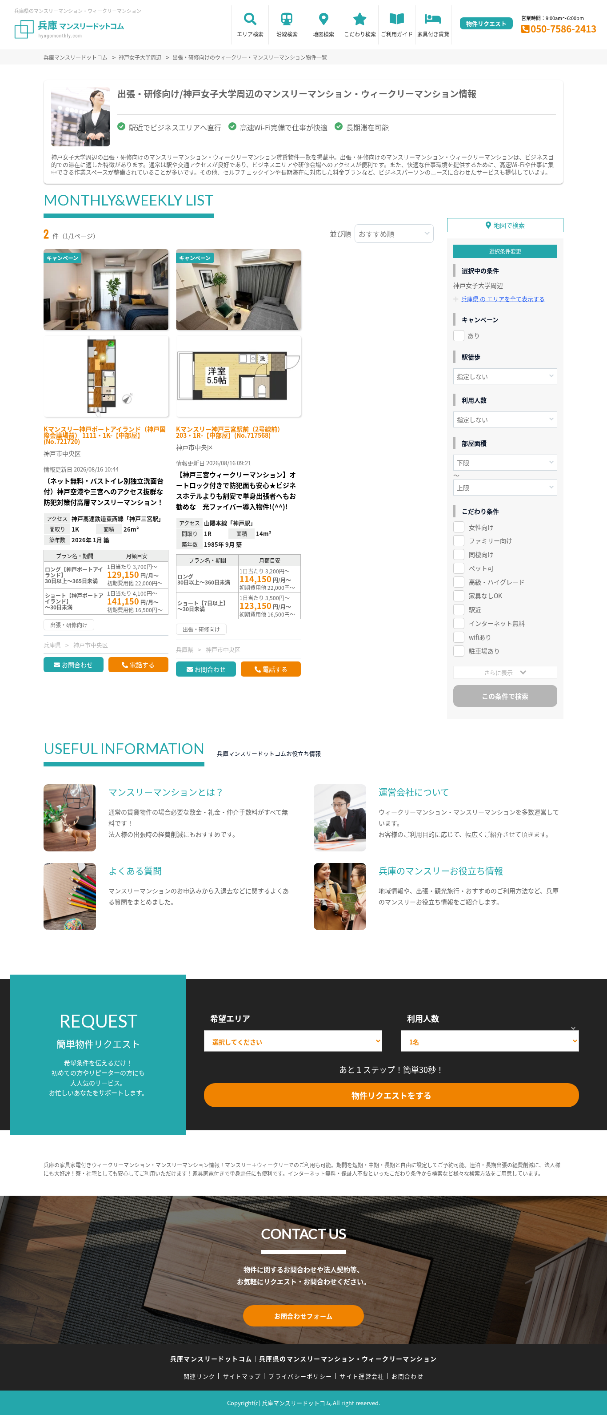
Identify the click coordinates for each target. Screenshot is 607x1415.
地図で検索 (509, 225)
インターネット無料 (497, 623)
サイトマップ (242, 1376)
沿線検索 (287, 34)
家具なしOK (485, 595)
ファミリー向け (490, 540)
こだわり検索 (360, 34)
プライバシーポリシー (300, 1376)
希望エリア (230, 1018)
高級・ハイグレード (497, 581)
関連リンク (200, 1376)
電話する (142, 664)
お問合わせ (77, 664)
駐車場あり (484, 650)
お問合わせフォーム (303, 1315)
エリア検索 (250, 34)
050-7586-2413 (563, 28)
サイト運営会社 (361, 1376)
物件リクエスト (486, 23)
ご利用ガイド (397, 34)
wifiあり (480, 637)
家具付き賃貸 (433, 34)
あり (473, 335)
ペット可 (481, 568)
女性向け (481, 527)
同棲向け (481, 554)
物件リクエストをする (391, 1095)
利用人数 (423, 1018)
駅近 (475, 609)
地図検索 (323, 34)
